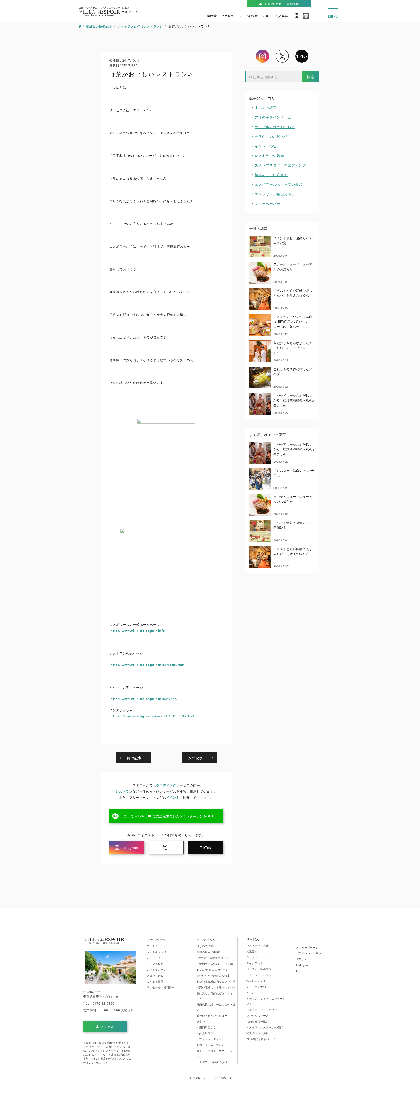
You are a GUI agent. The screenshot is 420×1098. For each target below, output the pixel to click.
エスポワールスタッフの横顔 (278, 184)
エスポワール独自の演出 (275, 194)
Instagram (297, 15)
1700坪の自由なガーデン (213, 969)
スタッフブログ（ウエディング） (282, 165)
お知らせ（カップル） (211, 1045)
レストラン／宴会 (275, 16)
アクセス (227, 16)
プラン (201, 1021)
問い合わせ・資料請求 (161, 987)
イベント (173, 797)
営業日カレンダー (257, 981)
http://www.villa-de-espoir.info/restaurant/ (148, 664)
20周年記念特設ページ (260, 1039)
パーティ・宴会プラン (260, 969)
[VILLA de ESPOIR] (103, 942)
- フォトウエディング (211, 1039)
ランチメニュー (256, 957)
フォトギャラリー (158, 952)
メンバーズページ (307, 947)
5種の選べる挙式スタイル (213, 958)
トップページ (156, 940)
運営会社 (301, 959)
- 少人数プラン (206, 1033)
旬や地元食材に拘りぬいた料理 (216, 981)
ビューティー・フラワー (261, 1009)
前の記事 (134, 757)
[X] (282, 56)
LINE (299, 971)
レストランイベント (258, 975)
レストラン (124, 791)
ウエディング (166, 785)
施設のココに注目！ (271, 174)
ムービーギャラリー (159, 958)
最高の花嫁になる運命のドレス (216, 987)
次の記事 (195, 757)
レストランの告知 (269, 155)
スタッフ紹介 (155, 975)
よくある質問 (155, 981)
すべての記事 (266, 107)
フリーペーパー (267, 203)
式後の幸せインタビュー (275, 117)
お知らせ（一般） (257, 1021)
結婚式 (212, 16)
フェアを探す (248, 16)
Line (305, 17)
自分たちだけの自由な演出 (213, 975)
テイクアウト (254, 963)
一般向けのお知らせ (271, 136)
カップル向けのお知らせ (275, 126)
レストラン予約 (156, 969)
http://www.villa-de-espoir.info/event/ (144, 698)
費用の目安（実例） (209, 952)
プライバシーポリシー (310, 953)
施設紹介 (251, 951)
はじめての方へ (206, 946)
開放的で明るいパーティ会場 (215, 963)
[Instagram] (262, 56)
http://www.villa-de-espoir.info (138, 630)
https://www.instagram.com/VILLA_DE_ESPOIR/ (152, 716)
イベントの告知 (267, 145)
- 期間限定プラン (208, 1027)
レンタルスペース (257, 1015)
